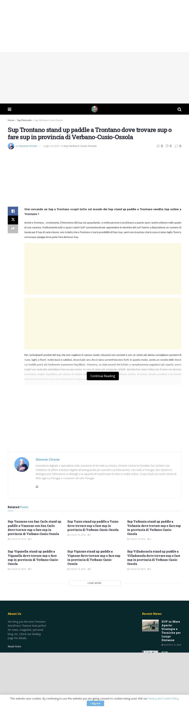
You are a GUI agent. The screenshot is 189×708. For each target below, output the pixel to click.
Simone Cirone (28, 146)
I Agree (95, 703)
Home (11, 120)
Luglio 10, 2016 (51, 146)
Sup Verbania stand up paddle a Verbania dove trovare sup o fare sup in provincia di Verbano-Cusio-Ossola (154, 527)
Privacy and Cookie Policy (163, 698)
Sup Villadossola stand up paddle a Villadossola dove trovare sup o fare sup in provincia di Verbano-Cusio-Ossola (153, 557)
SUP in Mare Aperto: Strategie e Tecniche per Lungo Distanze (171, 631)
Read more (14, 646)
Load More (94, 583)
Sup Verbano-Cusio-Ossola (49, 120)
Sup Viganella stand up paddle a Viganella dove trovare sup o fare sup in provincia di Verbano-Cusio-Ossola (33, 557)
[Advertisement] (94, 26)
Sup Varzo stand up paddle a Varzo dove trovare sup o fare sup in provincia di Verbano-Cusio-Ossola (92, 525)
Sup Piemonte (24, 120)
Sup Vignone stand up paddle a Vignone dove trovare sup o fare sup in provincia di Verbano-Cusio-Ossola (93, 557)
